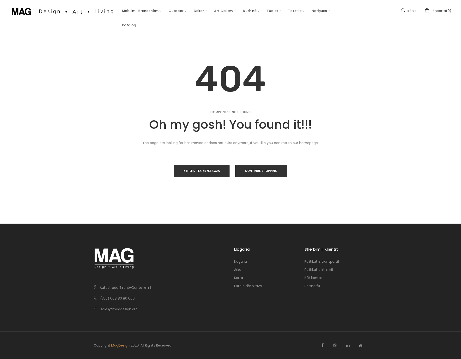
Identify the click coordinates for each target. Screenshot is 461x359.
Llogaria (240, 261)
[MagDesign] (62, 11)
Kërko (412, 10)
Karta (238, 277)
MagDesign (120, 345)
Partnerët (312, 286)
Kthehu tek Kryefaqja (201, 171)
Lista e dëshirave (248, 286)
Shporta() (442, 10)
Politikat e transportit (321, 261)
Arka (237, 269)
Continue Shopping (261, 171)
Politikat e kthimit (318, 269)
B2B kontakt (314, 277)
